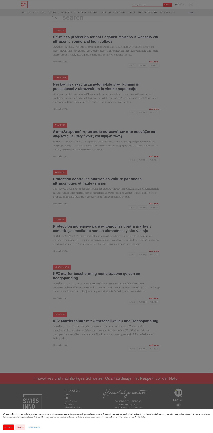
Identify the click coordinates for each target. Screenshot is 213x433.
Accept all (8, 427)
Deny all (20, 427)
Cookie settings (34, 427)
